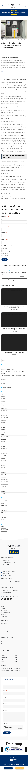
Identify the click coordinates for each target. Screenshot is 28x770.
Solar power (20, 51)
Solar (5, 265)
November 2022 (4, 436)
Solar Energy (3, 512)
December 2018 (4, 451)
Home (2, 606)
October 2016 (4, 453)
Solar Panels (3, 515)
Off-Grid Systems (5, 627)
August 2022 (3, 439)
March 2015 (3, 472)
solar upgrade (23, 265)
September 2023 (4, 417)
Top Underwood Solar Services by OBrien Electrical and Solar (13, 375)
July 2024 (3, 396)
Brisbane (3, 639)
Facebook (5, 253)
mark (4, 51)
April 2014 (3, 493)
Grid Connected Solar (6, 625)
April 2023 (3, 427)
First (2, 219)
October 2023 (4, 415)
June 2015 (3, 465)
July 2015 (3, 462)
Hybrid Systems (4, 629)
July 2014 (3, 488)
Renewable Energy (5, 507)
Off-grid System (4, 505)
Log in (2, 526)
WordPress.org (4, 531)
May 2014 (3, 491)
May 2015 (3, 467)
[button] (3, 6)
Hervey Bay (3, 645)
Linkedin (5, 248)
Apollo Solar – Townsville (7, 568)
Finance (3, 608)
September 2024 (4, 394)
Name (5, 684)
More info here (14, 14)
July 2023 (3, 422)
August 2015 (3, 460)
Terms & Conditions (5, 612)
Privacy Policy (4, 616)
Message (5, 710)
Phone (5, 226)
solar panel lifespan (16, 265)
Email (4, 239)
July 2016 (3, 458)
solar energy (9, 265)
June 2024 (3, 398)
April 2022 (3, 446)
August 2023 (3, 420)
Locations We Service (7, 637)
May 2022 (3, 443)
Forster (2, 643)
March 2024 (3, 405)
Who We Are (4, 610)
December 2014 (4, 479)
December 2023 (4, 410)
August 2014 (3, 486)
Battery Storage (4, 631)
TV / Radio (5, 255)
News (2, 503)
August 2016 (3, 455)
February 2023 (4, 432)
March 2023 (3, 429)
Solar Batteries (4, 510)
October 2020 (4, 448)
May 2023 (3, 424)
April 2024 (3, 403)
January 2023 (3, 434)
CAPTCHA (5, 723)
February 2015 (4, 474)
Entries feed (3, 528)
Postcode (5, 232)
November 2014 (4, 481)
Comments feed (4, 529)
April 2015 (3, 469)
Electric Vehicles (4, 500)
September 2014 (4, 484)
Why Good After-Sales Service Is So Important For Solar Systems (14, 329)
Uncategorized (4, 519)
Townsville (3, 641)
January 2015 (3, 477)
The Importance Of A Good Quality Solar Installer (14, 353)
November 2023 (4, 413)
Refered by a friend (7, 252)
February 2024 (4, 408)
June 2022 (3, 441)
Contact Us (3, 614)
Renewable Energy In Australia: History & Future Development (14, 306)
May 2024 (3, 401)
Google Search (6, 250)
